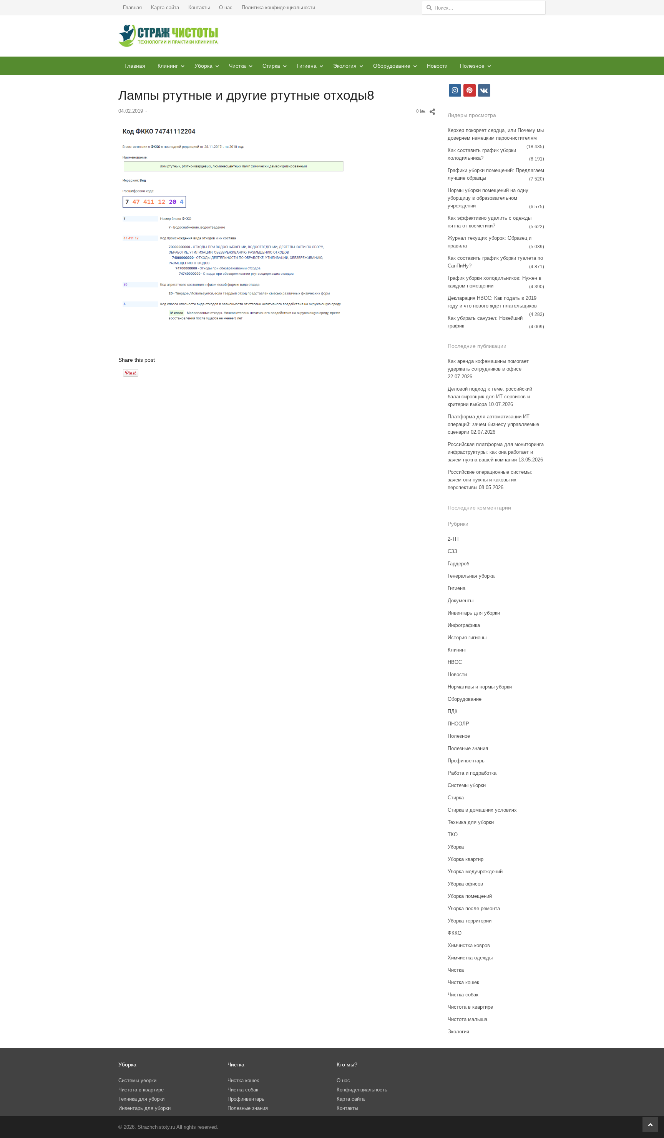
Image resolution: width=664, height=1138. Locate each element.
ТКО (453, 834)
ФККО (454, 933)
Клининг (168, 66)
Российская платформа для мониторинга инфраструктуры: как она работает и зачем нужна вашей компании (496, 452)
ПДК (453, 711)
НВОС (455, 662)
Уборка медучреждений (475, 871)
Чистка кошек (463, 982)
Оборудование (391, 66)
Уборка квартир (465, 859)
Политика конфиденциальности (278, 7)
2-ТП (453, 539)
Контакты (199, 7)
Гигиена (307, 66)
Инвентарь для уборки (474, 613)
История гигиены (467, 637)
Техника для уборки (471, 822)
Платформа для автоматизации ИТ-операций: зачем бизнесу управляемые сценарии (493, 424)
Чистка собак (463, 995)
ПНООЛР (458, 724)
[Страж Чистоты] (168, 36)
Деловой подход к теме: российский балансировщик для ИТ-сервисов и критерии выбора (490, 396)
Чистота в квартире (470, 1007)
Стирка (271, 66)
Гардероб (458, 563)
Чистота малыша (467, 1019)
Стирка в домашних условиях (482, 810)
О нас (225, 7)
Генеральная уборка (471, 576)
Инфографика (464, 625)
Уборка (203, 66)
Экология (345, 66)
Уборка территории (469, 921)
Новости (437, 66)
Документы (460, 600)
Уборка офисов (465, 884)
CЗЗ (452, 551)
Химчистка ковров (469, 945)
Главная (132, 7)
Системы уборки (467, 785)
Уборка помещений (470, 896)
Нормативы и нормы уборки (480, 687)
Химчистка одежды (470, 958)
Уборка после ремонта (474, 908)
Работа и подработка (472, 773)
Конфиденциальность (362, 1090)
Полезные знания (468, 748)
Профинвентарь (466, 761)
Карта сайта (165, 7)
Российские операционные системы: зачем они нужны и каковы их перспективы (490, 479)
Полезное (472, 66)
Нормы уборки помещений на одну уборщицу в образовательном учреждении (488, 198)
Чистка (237, 66)
